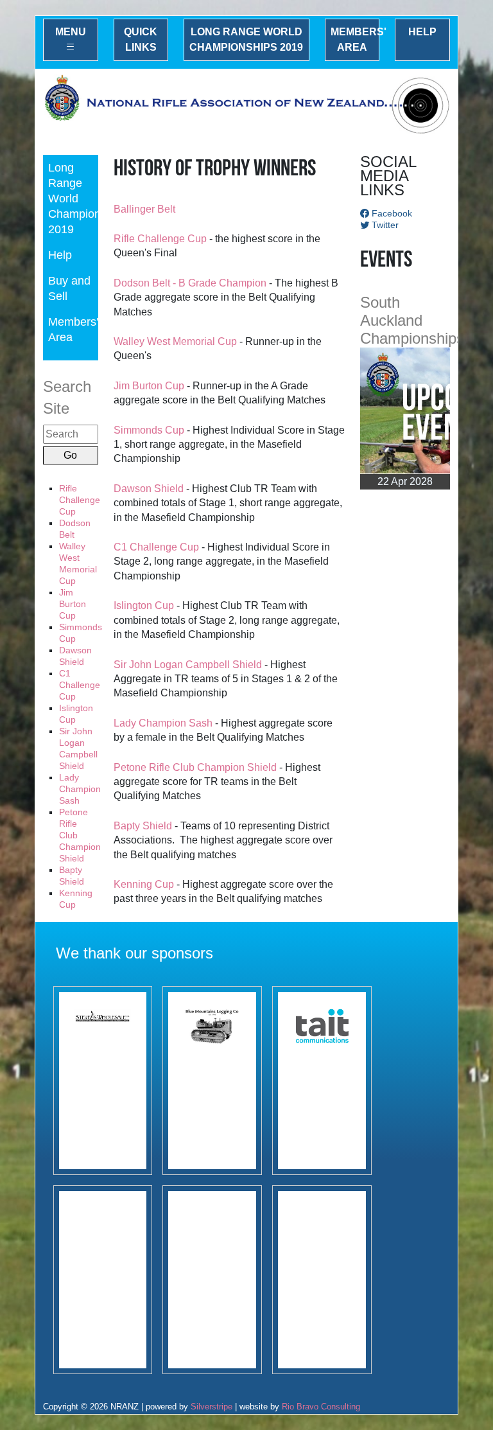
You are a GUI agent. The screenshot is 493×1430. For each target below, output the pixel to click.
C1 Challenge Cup (79, 685)
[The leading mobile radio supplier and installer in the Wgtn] (322, 1080)
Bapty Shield (143, 825)
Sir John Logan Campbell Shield (188, 664)
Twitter (384, 225)
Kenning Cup (144, 884)
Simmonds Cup (149, 430)
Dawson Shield (149, 488)
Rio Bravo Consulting (321, 1406)
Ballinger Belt (144, 209)
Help (422, 31)
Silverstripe (211, 1406)
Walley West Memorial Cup (175, 341)
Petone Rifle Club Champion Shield (195, 767)
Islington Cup (144, 605)
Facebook (390, 213)
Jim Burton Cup (72, 604)
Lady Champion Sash (80, 789)
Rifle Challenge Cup (79, 499)
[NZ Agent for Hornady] (103, 1080)
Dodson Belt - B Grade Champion (190, 283)
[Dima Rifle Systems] (103, 1279)
